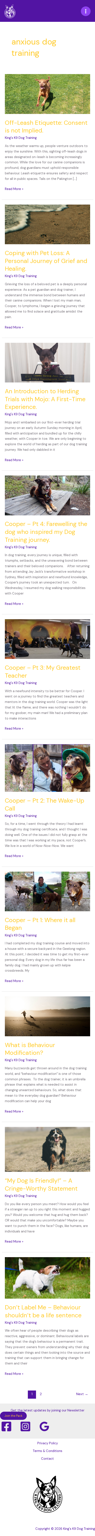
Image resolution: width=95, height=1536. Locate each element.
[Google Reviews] (44, 1426)
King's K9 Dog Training (79, 1529)
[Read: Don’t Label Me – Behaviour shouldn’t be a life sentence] (47, 1277)
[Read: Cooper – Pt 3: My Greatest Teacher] (47, 639)
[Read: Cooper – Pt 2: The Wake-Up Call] (47, 768)
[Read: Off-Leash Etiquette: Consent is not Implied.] (47, 94)
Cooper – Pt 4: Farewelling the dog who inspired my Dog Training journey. (46, 531)
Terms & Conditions (47, 1451)
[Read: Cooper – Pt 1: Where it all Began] (47, 891)
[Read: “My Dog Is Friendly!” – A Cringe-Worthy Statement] (47, 1149)
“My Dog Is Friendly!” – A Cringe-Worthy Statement (41, 1184)
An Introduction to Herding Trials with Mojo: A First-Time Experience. (45, 399)
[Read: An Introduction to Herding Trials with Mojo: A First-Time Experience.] (47, 362)
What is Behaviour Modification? (30, 1049)
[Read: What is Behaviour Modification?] (47, 1016)
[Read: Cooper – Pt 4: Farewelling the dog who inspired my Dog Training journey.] (47, 495)
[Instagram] (25, 1426)
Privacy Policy (47, 1443)
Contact (47, 1459)
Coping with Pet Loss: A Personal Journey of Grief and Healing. (46, 260)
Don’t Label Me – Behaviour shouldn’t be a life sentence (43, 1311)
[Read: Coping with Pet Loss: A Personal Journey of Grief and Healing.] (47, 224)
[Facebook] (6, 1426)
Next (82, 1394)
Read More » (14, 188)
